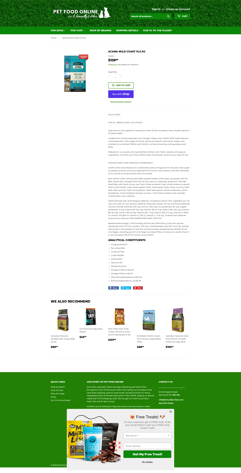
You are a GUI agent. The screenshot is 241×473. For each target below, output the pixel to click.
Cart (184, 16)
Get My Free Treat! (147, 454)
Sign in (156, 9)
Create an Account (178, 9)
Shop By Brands (100, 30)
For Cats (77, 30)
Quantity (112, 72)
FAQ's (53, 397)
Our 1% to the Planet (157, 30)
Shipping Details (127, 30)
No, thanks (147, 462)
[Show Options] (168, 435)
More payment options (121, 101)
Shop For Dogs (57, 393)
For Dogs (57, 30)
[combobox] (146, 435)
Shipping (112, 64)
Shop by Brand (58, 387)
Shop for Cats (57, 390)
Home (53, 38)
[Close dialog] (170, 411)
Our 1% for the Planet (60, 400)
